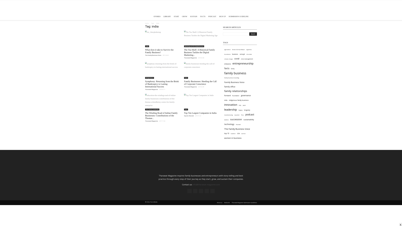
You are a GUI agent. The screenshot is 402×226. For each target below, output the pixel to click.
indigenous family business (239, 100)
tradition (233, 133)
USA (238, 133)
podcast (249, 114)
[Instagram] (195, 191)
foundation (235, 96)
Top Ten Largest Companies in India (200, 113)
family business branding (231, 78)
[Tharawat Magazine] (201, 7)
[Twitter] (207, 191)
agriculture (227, 49)
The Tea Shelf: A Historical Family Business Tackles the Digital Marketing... (199, 52)
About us (219, 203)
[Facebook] (189, 191)
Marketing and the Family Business (194, 46)
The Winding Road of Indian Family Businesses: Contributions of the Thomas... (161, 115)
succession (236, 119)
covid (236, 58)
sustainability (249, 119)
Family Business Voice (234, 82)
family (232, 69)
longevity (247, 110)
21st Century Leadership (152, 109)
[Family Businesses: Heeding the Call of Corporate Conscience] (201, 70)
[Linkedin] (201, 191)
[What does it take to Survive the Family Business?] (162, 38)
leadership (230, 109)
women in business (233, 138)
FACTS (202, 16)
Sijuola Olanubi (189, 116)
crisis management (247, 59)
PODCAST (212, 16)
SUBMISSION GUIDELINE (239, 16)
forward (227, 95)
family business (235, 73)
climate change (228, 59)
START (176, 16)
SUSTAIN (193, 16)
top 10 (226, 133)
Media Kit (227, 203)
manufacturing (228, 115)
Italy (240, 105)
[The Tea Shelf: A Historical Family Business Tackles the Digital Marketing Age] (201, 38)
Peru (242, 115)
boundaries (227, 54)
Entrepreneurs (149, 78)
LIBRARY (167, 16)
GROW (184, 16)
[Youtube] (212, 191)
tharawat (238, 124)
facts (226, 68)
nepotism (237, 115)
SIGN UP (222, 16)
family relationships (235, 91)
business (235, 54)
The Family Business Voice (153, 55)
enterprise (227, 64)
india (147, 46)
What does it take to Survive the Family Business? (159, 51)
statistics (226, 120)
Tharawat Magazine (190, 58)
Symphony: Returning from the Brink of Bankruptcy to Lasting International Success (162, 84)
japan (244, 105)
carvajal (242, 54)
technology (229, 124)
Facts (186, 78)
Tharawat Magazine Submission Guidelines (244, 203)
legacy (240, 110)
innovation (230, 104)
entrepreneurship (243, 63)
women (243, 133)
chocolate (249, 54)
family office (229, 86)
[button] (254, 16)
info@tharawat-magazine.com (206, 184)
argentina (249, 49)
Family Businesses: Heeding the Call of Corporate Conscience (200, 82)
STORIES (157, 16)
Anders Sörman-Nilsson (238, 49)
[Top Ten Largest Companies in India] (201, 102)
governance (246, 95)
